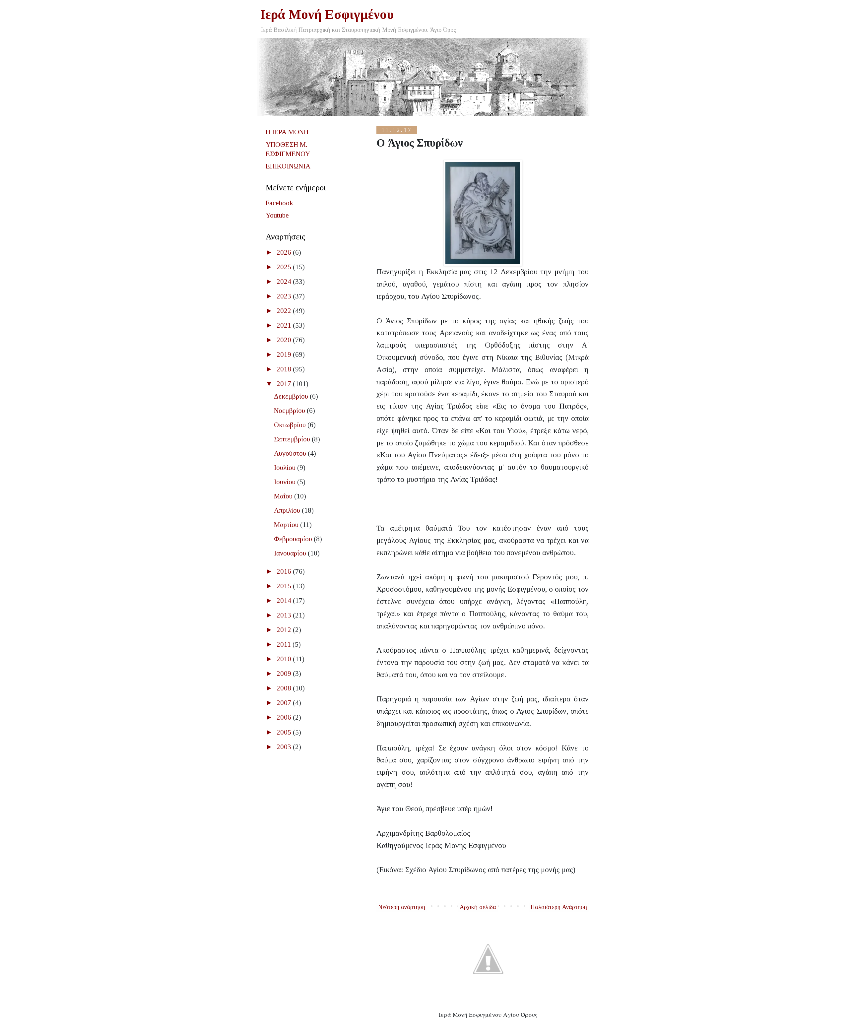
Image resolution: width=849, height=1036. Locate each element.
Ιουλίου (285, 468)
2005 (285, 732)
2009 (285, 674)
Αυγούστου (291, 453)
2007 (285, 703)
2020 (285, 340)
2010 (285, 659)
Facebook (279, 203)
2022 (285, 311)
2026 (285, 252)
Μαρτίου (287, 525)
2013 (285, 615)
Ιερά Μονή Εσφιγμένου (327, 14)
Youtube (277, 215)
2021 (285, 325)
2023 (285, 296)
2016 (285, 571)
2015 (285, 586)
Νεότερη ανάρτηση (401, 907)
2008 (285, 688)
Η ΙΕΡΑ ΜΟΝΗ (287, 132)
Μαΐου (284, 496)
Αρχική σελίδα (478, 907)
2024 (285, 282)
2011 (285, 644)
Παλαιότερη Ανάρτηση (559, 907)
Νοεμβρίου (290, 411)
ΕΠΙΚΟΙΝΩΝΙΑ (288, 166)
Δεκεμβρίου (292, 396)
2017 (285, 384)
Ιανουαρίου (291, 553)
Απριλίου (288, 510)
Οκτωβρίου (290, 425)
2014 (285, 601)
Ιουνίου (285, 482)
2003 (285, 747)
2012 (285, 630)
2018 (285, 369)
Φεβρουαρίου (294, 539)
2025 (285, 267)
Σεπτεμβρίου (293, 439)
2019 (285, 354)
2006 (285, 717)
